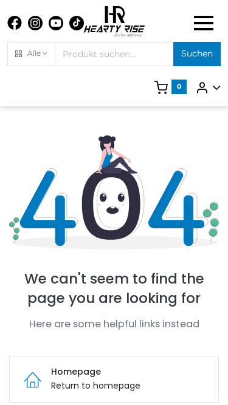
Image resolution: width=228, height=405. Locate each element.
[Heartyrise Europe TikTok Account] (76, 23)
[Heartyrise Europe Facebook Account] (14, 23)
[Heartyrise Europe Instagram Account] (35, 23)
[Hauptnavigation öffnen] (203, 23)
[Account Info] (208, 87)
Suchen (197, 53)
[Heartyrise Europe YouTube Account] (56, 23)
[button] (31, 54)
